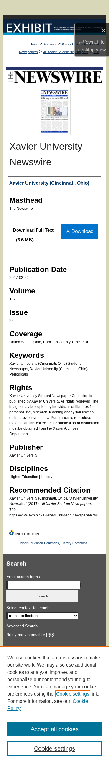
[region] (54, 704)
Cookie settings (72, 694)
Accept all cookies (55, 729)
